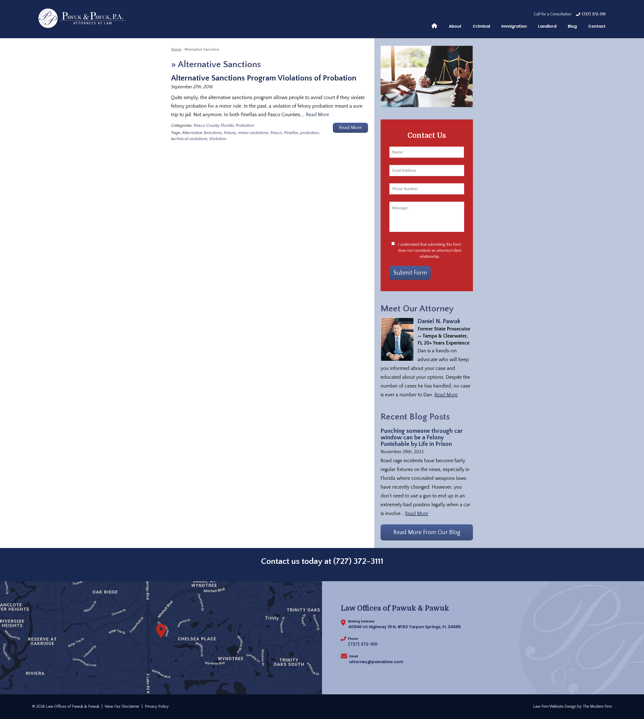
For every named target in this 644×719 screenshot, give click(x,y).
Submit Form (410, 273)
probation (309, 133)
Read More (317, 114)
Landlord (547, 26)
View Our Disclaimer (122, 706)
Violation (217, 139)
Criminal (481, 26)
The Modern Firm (597, 706)
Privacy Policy (157, 706)
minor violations (253, 133)
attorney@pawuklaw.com (376, 662)
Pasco (276, 133)
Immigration (514, 26)
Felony (230, 133)
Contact (597, 26)
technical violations (189, 139)
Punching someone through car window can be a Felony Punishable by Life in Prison (422, 437)
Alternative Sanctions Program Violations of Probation (263, 78)
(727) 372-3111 (594, 14)
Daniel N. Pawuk (439, 321)
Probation (245, 125)
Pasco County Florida (214, 125)
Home (434, 25)
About (455, 26)
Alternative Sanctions (202, 133)
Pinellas (291, 133)
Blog (572, 26)
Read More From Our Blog (426, 532)
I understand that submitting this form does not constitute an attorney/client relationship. (429, 250)
